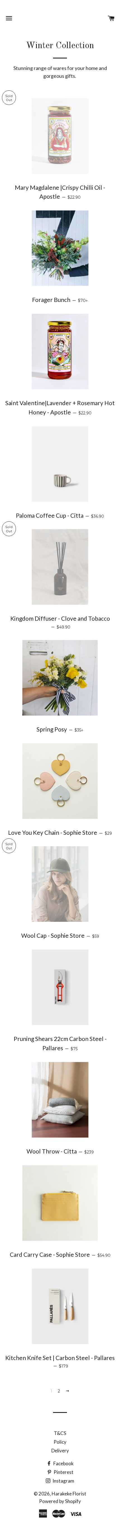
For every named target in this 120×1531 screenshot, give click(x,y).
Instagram (63, 1481)
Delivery (60, 1450)
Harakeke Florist (69, 1494)
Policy (60, 1442)
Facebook (63, 1463)
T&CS (60, 1433)
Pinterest (63, 1472)
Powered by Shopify (60, 1501)
